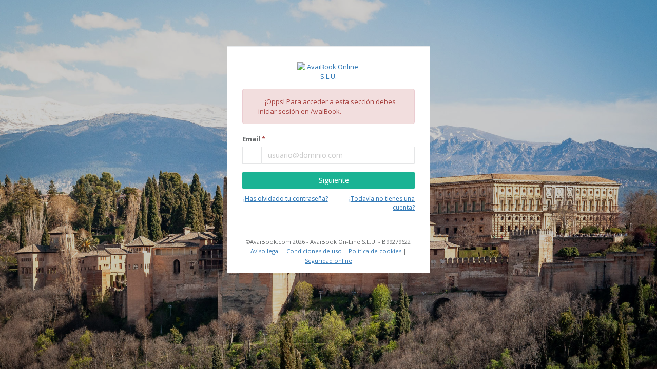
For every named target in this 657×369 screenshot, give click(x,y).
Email (251, 139)
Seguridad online (328, 260)
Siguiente (334, 180)
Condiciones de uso (314, 251)
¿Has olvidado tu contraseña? (285, 198)
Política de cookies (375, 251)
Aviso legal (265, 251)
